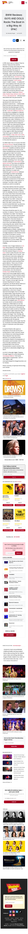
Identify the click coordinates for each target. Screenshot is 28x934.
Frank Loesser (18, 80)
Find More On (13, 537)
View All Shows (10, 631)
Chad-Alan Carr (16, 135)
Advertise (7, 918)
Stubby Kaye (9, 94)
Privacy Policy (20, 925)
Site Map (20, 919)
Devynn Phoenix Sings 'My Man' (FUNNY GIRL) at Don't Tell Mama (19, 756)
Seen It (8, 502)
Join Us (21, 918)
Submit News (9, 919)
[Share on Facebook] (14, 40)
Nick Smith (6, 148)
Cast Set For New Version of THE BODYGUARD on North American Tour (13, 868)
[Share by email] (24, 40)
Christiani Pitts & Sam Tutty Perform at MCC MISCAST (19, 777)
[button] (22, 2)
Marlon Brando (7, 163)
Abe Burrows (18, 77)
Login (19, 2)
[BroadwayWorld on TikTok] (20, 911)
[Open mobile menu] (26, 2)
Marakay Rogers (17, 645)
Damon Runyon (8, 144)
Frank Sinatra (17, 161)
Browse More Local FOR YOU (14, 460)
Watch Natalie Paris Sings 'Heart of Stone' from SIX (19, 763)
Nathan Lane (17, 94)
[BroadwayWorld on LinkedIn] (17, 911)
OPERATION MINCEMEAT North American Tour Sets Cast (11, 853)
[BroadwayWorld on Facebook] (10, 911)
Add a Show (10, 635)
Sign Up (14, 59)
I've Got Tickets (8, 505)
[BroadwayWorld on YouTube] (13, 915)
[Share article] (20, 40)
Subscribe (14, 746)
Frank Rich (10, 111)
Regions (15, 919)
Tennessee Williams (8, 356)
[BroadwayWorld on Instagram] (13, 911)
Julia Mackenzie (11, 96)
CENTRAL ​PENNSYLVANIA (11, 2)
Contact (17, 918)
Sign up (14, 802)
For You (9, 378)
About (12, 918)
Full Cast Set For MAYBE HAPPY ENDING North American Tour (14, 838)
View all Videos (7, 782)
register (23, 374)
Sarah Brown (15, 172)
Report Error (14, 921)
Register (15, 2)
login (6, 375)
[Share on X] (17, 40)
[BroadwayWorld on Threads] (10, 915)
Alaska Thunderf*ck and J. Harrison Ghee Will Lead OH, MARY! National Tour (13, 823)
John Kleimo (20, 300)
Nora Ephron (19, 111)
